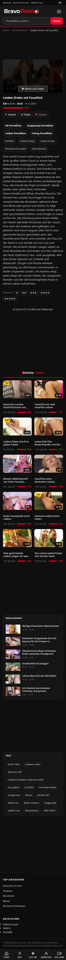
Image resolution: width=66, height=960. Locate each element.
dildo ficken (49, 810)
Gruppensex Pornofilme (40, 125)
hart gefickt (13, 787)
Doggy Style (50, 802)
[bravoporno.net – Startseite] (21, 12)
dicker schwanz (31, 802)
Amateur (7, 891)
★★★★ (45, 292)
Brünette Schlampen (14, 906)
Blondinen (8, 896)
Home (6, 30)
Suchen (56, 21)
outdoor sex (14, 810)
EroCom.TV (19, 309)
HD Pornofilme (19, 30)
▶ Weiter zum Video (33, 88)
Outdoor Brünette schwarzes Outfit (25, 779)
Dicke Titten (14, 764)
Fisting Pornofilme (42, 133)
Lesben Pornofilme (15, 133)
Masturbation (32, 810)
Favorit (10, 114)
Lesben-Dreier (47, 141)
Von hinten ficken (47, 787)
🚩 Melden (41, 114)
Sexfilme (7, 2)
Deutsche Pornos (12, 885)
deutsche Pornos (21, 2)
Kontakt (7, 932)
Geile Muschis (39, 148)
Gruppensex (14, 795)
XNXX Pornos (37, 2)
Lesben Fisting (27, 141)
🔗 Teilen (26, 114)
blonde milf (43, 795)
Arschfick (29, 787)
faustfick (9, 141)
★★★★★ (9, 298)
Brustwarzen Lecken (15, 148)
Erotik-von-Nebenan (40, 309)
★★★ (33, 292)
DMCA (6, 928)
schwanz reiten (32, 764)
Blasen (28, 795)
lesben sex (13, 802)
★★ (24, 292)
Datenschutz (10, 924)
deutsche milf (14, 772)
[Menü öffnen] (59, 12)
